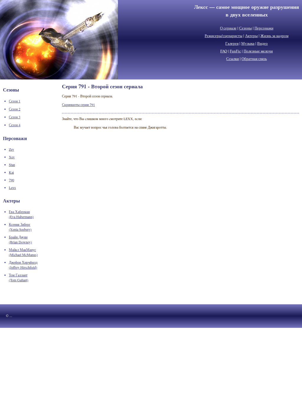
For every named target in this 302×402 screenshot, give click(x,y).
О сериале (228, 28)
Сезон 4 (14, 124)
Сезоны (245, 28)
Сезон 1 (14, 101)
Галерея (232, 43)
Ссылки (232, 58)
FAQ (223, 51)
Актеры (251, 35)
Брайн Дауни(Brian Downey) (20, 239)
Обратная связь (254, 58)
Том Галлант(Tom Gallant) (18, 277)
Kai (11, 172)
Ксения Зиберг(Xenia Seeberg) (20, 227)
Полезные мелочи (258, 51)
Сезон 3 (14, 116)
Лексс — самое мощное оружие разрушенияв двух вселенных (246, 10)
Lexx (12, 187)
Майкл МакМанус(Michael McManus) (23, 252)
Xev (12, 157)
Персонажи (264, 28)
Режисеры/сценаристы (223, 35)
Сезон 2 (14, 109)
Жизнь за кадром (274, 35)
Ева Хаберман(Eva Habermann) (21, 214)
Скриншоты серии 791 (78, 104)
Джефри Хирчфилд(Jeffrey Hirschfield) (23, 265)
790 (11, 179)
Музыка (248, 43)
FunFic (235, 51)
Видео (262, 43)
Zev (11, 149)
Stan (12, 164)
